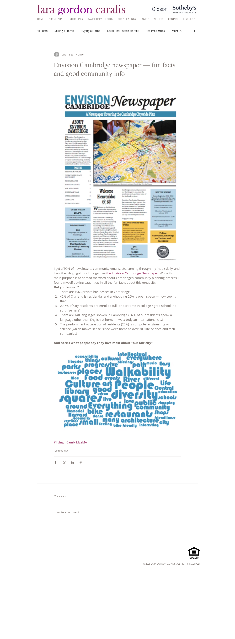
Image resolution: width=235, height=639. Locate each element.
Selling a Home (64, 31)
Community (61, 450)
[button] (194, 31)
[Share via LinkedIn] (72, 462)
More (175, 31)
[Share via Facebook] (55, 462)
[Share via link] (80, 462)
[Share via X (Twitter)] (64, 462)
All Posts (42, 31)
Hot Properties (155, 31)
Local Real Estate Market (123, 31)
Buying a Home (90, 31)
